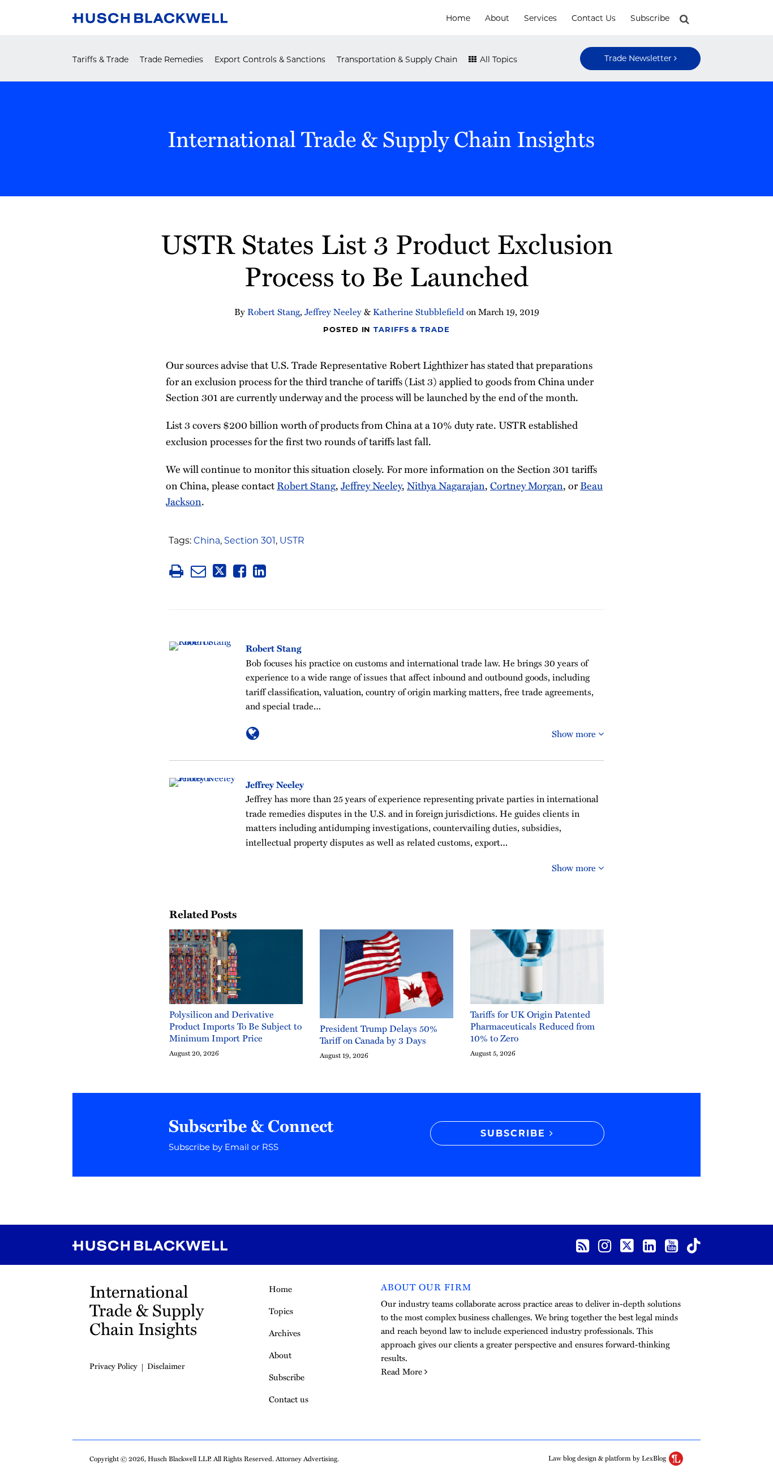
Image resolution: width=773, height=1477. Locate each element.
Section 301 (250, 540)
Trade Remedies (171, 59)
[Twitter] (627, 1245)
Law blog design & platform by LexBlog (608, 1458)
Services (540, 18)
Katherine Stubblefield (418, 311)
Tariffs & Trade (100, 59)
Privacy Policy (113, 1366)
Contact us (594, 18)
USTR (292, 540)
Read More (401, 1371)
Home (458, 18)
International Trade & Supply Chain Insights (381, 138)
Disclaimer (166, 1366)
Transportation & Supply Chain (397, 59)
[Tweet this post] (219, 571)
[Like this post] (239, 571)
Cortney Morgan (526, 485)
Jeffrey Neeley (333, 311)
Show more (575, 733)
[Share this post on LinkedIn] (259, 571)
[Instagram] (604, 1245)
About (497, 18)
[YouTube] (671, 1245)
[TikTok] (694, 1245)
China (207, 540)
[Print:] (176, 570)
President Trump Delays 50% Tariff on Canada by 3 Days (378, 1035)
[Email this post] (198, 571)
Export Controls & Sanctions (269, 59)
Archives (284, 1333)
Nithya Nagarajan (446, 485)
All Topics (497, 59)
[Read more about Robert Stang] (252, 733)
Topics (281, 1310)
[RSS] (582, 1245)
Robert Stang (273, 311)
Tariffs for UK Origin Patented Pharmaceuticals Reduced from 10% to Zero (532, 1026)
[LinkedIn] (649, 1245)
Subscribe (649, 18)
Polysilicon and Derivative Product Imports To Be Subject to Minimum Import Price (235, 1026)
